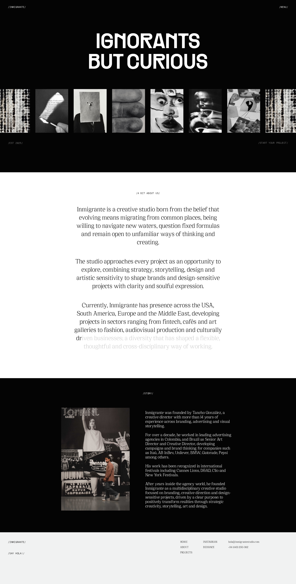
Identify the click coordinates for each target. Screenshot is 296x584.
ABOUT (184, 547)
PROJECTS (186, 553)
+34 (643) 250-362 (238, 547)
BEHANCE (208, 547)
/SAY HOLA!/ (16, 553)
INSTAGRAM (210, 542)
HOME (184, 542)
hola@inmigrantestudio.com (243, 542)
